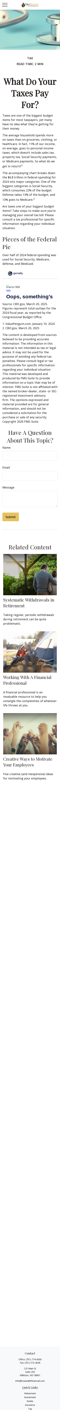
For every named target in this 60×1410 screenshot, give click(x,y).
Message (8, 487)
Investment (30, 1397)
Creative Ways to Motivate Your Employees (27, 762)
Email (6, 467)
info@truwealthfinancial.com (30, 1380)
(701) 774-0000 (34, 1359)
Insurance (30, 1404)
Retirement (30, 1393)
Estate (30, 1401)
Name (6, 447)
